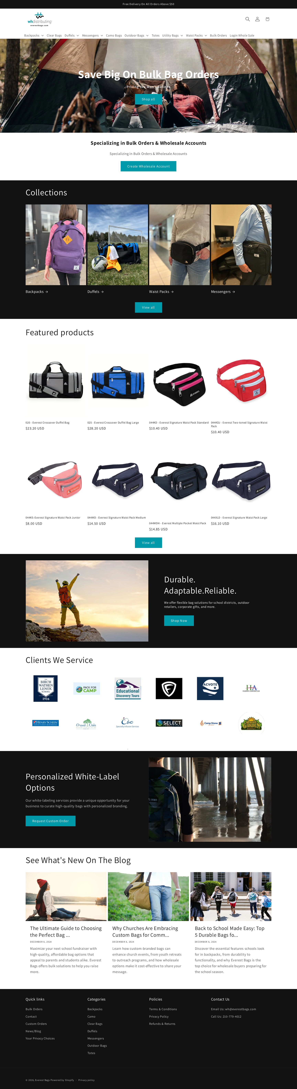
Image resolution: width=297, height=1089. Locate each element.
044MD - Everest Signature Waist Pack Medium (116, 517)
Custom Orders (36, 1024)
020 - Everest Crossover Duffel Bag (47, 422)
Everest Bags (42, 1080)
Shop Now (179, 620)
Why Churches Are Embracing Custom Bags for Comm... (145, 931)
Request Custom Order (50, 821)
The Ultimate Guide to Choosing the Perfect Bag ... (66, 931)
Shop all (148, 99)
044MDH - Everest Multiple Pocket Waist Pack (177, 523)
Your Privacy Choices (40, 1038)
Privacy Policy (159, 1016)
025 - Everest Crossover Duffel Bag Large (113, 422)
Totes (91, 1053)
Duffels (93, 291)
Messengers (221, 291)
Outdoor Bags (97, 1045)
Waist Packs (159, 291)
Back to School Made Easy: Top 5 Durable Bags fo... (230, 931)
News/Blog (33, 1031)
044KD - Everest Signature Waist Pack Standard (179, 422)
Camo (91, 1016)
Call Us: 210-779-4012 (226, 1016)
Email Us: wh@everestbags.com (233, 1009)
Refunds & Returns (162, 1024)
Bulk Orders (34, 1009)
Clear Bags (95, 1024)
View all (148, 307)
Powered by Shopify (62, 1080)
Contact (31, 1016)
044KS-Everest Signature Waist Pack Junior (53, 517)
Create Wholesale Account (148, 166)
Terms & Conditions (163, 1009)
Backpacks (35, 291)
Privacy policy (86, 1080)
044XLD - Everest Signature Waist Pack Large (239, 517)
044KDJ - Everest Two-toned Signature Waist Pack (239, 424)
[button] (34, 35)
